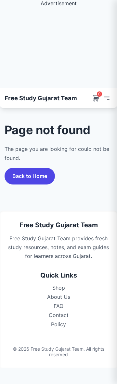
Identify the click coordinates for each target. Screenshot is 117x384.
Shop (58, 287)
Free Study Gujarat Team (41, 98)
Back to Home (29, 176)
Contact (59, 315)
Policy (58, 324)
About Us (58, 297)
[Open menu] (106, 98)
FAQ (58, 306)
